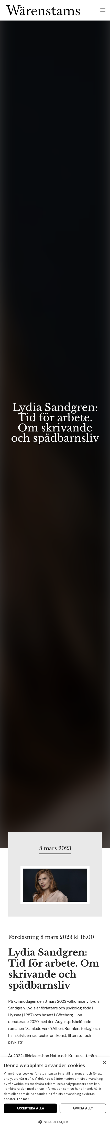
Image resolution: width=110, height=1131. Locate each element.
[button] (55, 1122)
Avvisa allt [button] (83, 1108)
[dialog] (55, 1094)
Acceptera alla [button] (30, 1108)
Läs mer (23, 1099)
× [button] (104, 1063)
